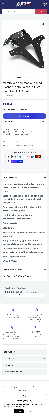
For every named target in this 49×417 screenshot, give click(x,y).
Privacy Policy (21, 407)
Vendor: (5, 145)
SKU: (4, 142)
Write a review (8, 95)
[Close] (47, 394)
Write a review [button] (24, 295)
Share (44, 121)
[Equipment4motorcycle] (24, 4)
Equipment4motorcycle (22, 387)
